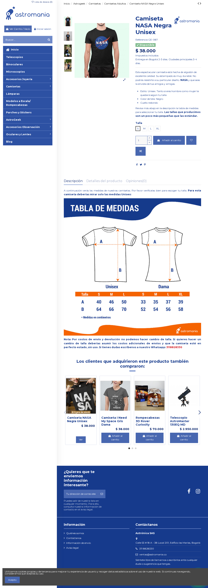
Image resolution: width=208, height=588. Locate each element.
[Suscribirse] (101, 494)
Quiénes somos (75, 533)
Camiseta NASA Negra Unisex (79, 419)
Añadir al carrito (171, 140)
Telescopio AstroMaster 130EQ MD (179, 421)
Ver (81, 439)
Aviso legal (72, 547)
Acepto (12, 579)
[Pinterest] (145, 164)
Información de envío (78, 542)
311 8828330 (146, 548)
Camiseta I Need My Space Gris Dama (114, 421)
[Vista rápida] (85, 413)
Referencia (141, 39)
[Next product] (200, 3)
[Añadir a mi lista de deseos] (191, 140)
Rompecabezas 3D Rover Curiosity (148, 421)
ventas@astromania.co (153, 554)
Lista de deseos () (43, 2)
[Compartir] (137, 164)
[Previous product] (199, 3)
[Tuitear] (141, 164)
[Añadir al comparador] (140, 151)
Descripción (73, 181)
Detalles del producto (104, 181)
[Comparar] (80, 413)
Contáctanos (73, 538)
